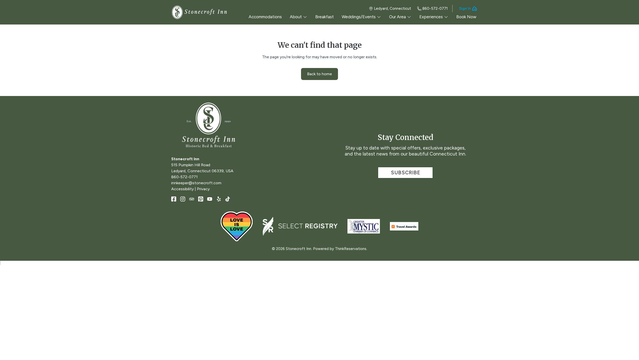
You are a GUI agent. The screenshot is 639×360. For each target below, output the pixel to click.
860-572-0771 (435, 8)
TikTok (227, 199)
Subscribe (405, 173)
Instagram (182, 199)
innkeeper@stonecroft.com (196, 182)
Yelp (218, 199)
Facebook (173, 199)
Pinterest (200, 199)
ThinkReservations (350, 248)
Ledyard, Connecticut (392, 8)
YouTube (209, 199)
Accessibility (182, 188)
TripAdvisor (191, 199)
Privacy (203, 188)
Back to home (319, 74)
